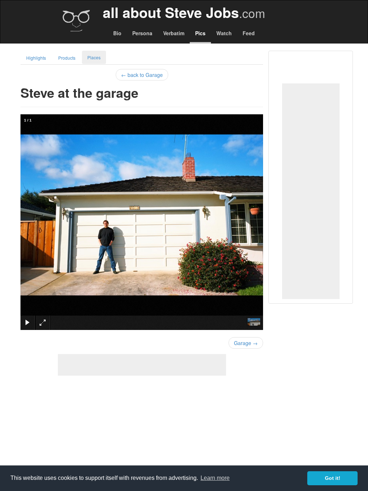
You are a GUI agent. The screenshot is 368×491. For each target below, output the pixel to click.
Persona (142, 33)
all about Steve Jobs (184, 12)
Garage (246, 343)
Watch (224, 33)
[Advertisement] (311, 191)
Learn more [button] (215, 478)
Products (66, 58)
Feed (249, 33)
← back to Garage (142, 74)
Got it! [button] (332, 478)
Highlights (36, 58)
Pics (200, 33)
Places (94, 57)
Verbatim (173, 33)
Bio (117, 33)
